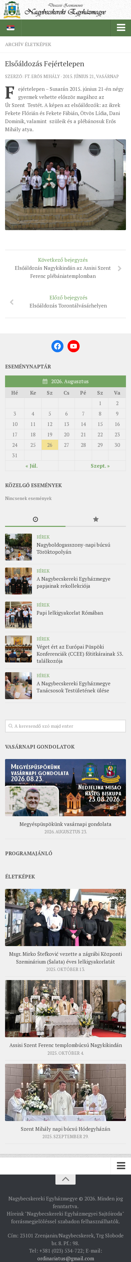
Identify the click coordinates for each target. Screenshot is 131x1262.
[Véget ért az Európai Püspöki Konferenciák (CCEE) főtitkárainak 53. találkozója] (18, 649)
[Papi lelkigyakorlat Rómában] (18, 615)
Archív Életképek (28, 44)
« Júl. (32, 465)
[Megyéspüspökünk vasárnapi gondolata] (65, 787)
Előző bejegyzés (68, 301)
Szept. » (100, 465)
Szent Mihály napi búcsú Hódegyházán (65, 1128)
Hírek (43, 537)
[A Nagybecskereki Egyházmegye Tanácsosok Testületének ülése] (18, 685)
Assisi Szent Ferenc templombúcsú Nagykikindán (65, 1045)
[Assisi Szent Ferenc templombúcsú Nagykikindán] (65, 1008)
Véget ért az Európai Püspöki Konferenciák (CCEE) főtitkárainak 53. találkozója (80, 653)
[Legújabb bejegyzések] (35, 519)
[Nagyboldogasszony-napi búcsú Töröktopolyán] (18, 547)
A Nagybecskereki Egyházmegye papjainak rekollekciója (74, 582)
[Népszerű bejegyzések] (96, 519)
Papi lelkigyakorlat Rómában (70, 612)
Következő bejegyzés (63, 267)
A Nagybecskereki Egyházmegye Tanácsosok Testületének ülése (74, 687)
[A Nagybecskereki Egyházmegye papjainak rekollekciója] (18, 581)
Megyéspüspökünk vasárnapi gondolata (65, 824)
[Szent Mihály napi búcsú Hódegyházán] (65, 1092)
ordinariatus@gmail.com (65, 1258)
